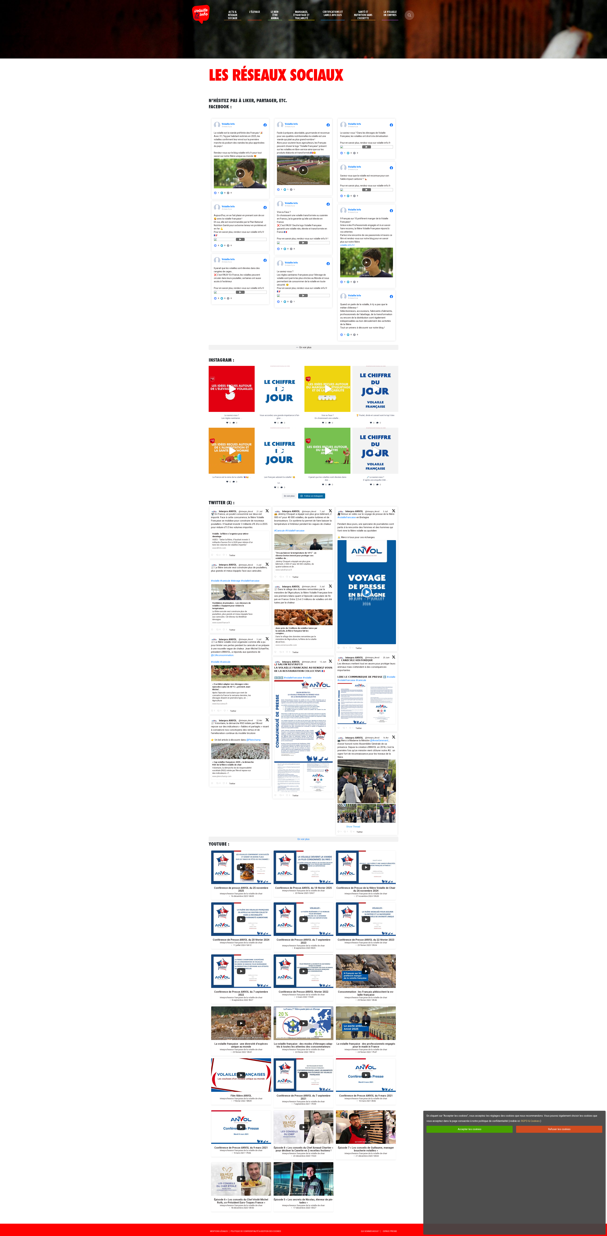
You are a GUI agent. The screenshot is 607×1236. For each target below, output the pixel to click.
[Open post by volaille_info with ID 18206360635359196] (375, 389)
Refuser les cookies (559, 1129)
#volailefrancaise (346, 680)
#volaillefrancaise (346, 517)
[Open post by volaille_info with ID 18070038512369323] (375, 451)
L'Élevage (254, 12)
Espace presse (390, 1231)
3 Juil (385, 511)
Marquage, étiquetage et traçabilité (301, 15)
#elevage (235, 580)
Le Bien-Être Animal (275, 15)
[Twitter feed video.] (366, 592)
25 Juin (386, 658)
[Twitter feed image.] (351, 703)
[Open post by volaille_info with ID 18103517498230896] (280, 389)
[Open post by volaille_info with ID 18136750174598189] (327, 389)
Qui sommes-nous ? (370, 1231)
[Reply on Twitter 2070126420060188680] (339, 728)
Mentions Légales (219, 1231)
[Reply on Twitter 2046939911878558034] (213, 783)
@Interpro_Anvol (246, 511)
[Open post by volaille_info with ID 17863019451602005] (327, 451)
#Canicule (279, 530)
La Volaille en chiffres (390, 13)
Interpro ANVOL (228, 511)
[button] (223, 193)
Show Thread (353, 826)
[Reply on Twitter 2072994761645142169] (213, 629)
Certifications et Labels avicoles (333, 13)
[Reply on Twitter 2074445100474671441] (276, 577)
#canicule (225, 580)
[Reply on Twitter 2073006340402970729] (339, 648)
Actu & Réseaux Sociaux (232, 15)
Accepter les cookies (469, 1129)
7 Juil (322, 511)
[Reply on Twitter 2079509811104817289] (213, 555)
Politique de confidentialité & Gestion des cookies (256, 1231)
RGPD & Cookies (530, 1120)
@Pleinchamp (253, 739)
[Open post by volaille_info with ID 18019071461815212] (280, 451)
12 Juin (323, 662)
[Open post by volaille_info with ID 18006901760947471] (232, 451)
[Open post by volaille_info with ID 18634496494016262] (232, 389)
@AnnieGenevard (379, 740)
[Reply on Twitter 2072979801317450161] (276, 652)
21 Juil (260, 511)
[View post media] (240, 173)
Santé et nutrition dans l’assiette (363, 15)
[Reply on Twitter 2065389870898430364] (276, 795)
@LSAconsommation (222, 655)
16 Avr (386, 738)
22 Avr (260, 720)
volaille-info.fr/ (347, 245)
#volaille (215, 580)
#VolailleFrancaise (294, 530)
